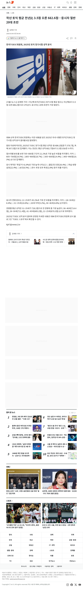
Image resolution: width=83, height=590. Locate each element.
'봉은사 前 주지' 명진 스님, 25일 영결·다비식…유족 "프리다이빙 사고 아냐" (57, 428)
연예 (8, 467)
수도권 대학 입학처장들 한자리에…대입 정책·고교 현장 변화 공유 (54, 241)
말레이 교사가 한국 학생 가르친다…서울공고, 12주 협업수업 (19, 241)
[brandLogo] (10, 2)
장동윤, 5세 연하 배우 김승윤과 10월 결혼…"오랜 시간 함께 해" (22, 419)
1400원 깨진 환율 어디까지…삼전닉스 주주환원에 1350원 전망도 (20, 455)
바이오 (72, 545)
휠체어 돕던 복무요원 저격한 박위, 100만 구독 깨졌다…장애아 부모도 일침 (22, 428)
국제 (72, 535)
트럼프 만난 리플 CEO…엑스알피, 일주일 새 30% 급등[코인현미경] (57, 437)
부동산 (31, 545)
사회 (7, 13)
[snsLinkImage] (67, 585)
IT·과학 (52, 545)
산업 (10, 545)
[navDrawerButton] (75, 2)
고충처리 (59, 566)
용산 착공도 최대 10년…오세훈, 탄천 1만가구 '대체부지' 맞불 (57, 455)
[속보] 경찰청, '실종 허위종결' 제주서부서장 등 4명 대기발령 (22, 446)
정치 (10, 535)
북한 (51, 540)
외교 (31, 540)
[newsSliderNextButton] (75, 412)
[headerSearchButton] (68, 2)
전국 (10, 540)
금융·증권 (72, 540)
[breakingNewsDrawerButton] (71, 2)
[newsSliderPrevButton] (70, 412)
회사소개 (23, 566)
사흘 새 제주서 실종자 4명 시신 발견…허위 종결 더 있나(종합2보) (57, 446)
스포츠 (8, 500)
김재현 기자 (13, 30)
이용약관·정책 (49, 566)
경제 (51, 535)
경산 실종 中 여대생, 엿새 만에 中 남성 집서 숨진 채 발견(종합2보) (57, 419)
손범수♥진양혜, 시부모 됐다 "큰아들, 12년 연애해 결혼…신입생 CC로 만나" (22, 437)
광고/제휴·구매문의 (36, 566)
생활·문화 (10, 550)
